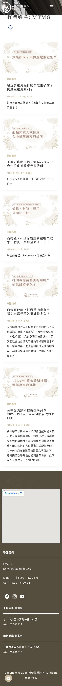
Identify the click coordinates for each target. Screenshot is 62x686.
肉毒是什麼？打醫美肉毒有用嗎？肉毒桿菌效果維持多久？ (28, 312)
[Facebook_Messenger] (8, 678)
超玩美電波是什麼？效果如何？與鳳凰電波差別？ (30, 87)
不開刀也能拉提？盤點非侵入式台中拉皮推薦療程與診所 (30, 164)
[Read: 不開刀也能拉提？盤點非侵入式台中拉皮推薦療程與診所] (31, 133)
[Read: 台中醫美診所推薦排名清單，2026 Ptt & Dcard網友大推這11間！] (31, 382)
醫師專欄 (11, 404)
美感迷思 (11, 79)
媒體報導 (11, 303)
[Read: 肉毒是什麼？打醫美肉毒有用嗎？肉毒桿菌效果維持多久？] (31, 281)
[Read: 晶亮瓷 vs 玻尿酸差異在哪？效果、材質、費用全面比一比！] (31, 210)
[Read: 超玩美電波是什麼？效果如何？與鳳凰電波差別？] (31, 57)
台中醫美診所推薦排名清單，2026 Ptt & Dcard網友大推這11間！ (31, 414)
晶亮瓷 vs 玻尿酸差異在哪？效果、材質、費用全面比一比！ (30, 240)
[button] (52, 6)
